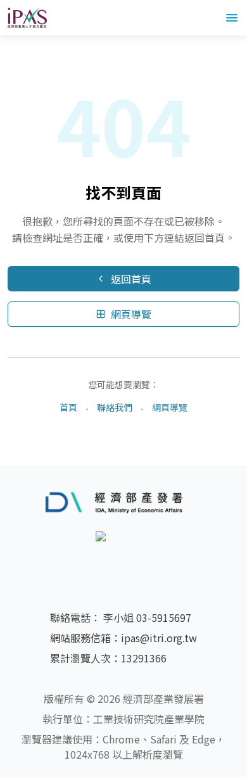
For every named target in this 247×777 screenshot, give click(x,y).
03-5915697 (163, 617)
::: (4, 43)
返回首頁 (131, 278)
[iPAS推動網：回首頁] (27, 18)
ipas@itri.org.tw (159, 637)
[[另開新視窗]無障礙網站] (123, 554)
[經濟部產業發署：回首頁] (123, 502)
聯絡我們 (114, 407)
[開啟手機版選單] (231, 17)
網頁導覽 (131, 314)
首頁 (68, 407)
